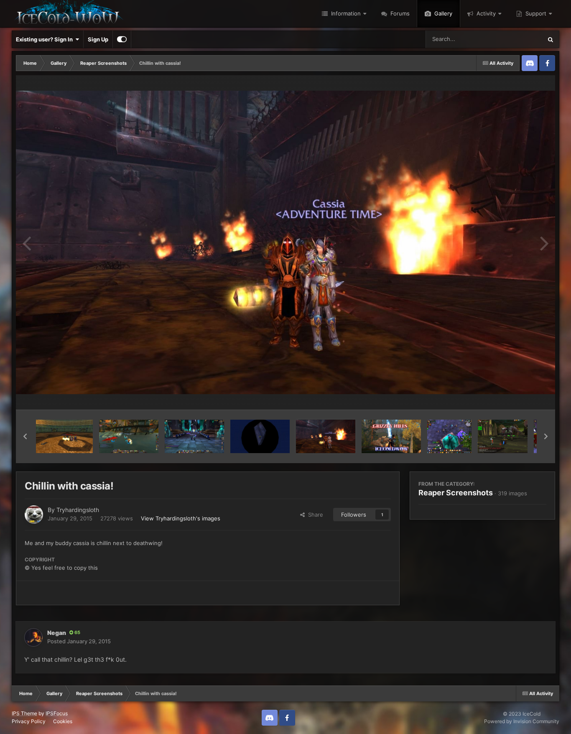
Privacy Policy (29, 721)
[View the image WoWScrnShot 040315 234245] (194, 436)
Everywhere (516, 39)
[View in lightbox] (285, 242)
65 (76, 632)
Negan (56, 632)
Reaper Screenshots (455, 492)
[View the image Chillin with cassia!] (325, 436)
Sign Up (98, 39)
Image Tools (521, 394)
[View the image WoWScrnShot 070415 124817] (64, 436)
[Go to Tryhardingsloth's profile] (34, 514)
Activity (485, 13)
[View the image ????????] (260, 436)
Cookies (62, 721)
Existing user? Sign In (45, 39)
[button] (25, 436)
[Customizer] (122, 39)
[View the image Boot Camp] (502, 436)
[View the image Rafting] (128, 436)
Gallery (442, 13)
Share (314, 514)
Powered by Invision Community (521, 721)
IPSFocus (57, 713)
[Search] (550, 39)
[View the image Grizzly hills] (391, 436)
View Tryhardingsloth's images (180, 518)
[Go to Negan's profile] (33, 637)
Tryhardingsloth (77, 509)
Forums (399, 13)
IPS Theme (24, 713)
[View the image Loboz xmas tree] (449, 436)
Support (535, 13)
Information (345, 13)
